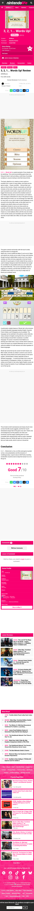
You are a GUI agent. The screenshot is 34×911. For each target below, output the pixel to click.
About (8, 767)
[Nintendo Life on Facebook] (24, 877)
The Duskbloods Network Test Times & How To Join (18, 736)
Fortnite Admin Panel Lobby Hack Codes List (18, 715)
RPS (27, 896)
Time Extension (27, 890)
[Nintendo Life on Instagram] (10, 877)
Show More (16, 863)
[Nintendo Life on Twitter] (24, 873)
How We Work (20, 767)
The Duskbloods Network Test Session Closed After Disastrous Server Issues (18, 746)
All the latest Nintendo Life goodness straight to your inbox (17, 903)
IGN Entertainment (25, 883)
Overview (4, 63)
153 (10, 655)
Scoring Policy (17, 477)
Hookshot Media (11, 883)
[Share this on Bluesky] (14, 90)
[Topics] (3, 3)
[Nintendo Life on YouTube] (10, 873)
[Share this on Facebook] (17, 90)
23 (11, 685)
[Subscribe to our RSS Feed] (4, 873)
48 (11, 645)
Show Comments (18, 548)
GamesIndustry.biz (15, 896)
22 (11, 665)
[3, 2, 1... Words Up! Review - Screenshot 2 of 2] (17, 300)
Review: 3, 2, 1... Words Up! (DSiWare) (10, 601)
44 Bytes (11, 884)
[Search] (31, 3)
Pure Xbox (18, 890)
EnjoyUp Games (5, 580)
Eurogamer (29, 893)
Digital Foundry (6, 893)
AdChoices (19, 884)
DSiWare (11, 38)
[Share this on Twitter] (21, 90)
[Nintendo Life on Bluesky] (30, 873)
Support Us (29, 767)
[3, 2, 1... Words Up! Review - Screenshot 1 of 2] (17, 144)
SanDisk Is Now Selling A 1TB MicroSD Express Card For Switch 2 (18, 759)
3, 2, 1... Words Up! (17, 32)
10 (20, 486)
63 (11, 675)
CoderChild (4, 583)
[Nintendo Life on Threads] (17, 877)
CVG (23, 896)
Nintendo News (16, 893)
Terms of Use (21, 770)
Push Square (10, 890)
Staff (13, 767)
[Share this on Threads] (24, 90)
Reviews (12, 63)
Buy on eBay (16, 607)
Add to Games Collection (11, 58)
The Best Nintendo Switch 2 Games (17, 750)
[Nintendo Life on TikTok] (17, 873)
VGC (7, 896)
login (22, 559)
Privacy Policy (12, 770)
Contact (4, 770)
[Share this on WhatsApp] (11, 90)
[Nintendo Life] (17, 3)
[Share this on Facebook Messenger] (27, 90)
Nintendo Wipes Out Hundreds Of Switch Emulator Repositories (18, 754)
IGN (23, 893)
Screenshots (21, 63)
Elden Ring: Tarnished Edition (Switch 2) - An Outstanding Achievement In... (18, 720)
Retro (15, 67)
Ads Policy (30, 770)
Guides (29, 63)
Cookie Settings (14, 772)
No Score (5, 53)
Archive (6, 772)
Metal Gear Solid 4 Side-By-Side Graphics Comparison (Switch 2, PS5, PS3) (17, 741)
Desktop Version (25, 772)
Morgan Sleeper (6, 86)
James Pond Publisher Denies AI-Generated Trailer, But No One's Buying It (16, 731)
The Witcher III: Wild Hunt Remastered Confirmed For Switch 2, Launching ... (18, 726)
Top (3, 767)
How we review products (17, 475)
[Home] (2, 7)
